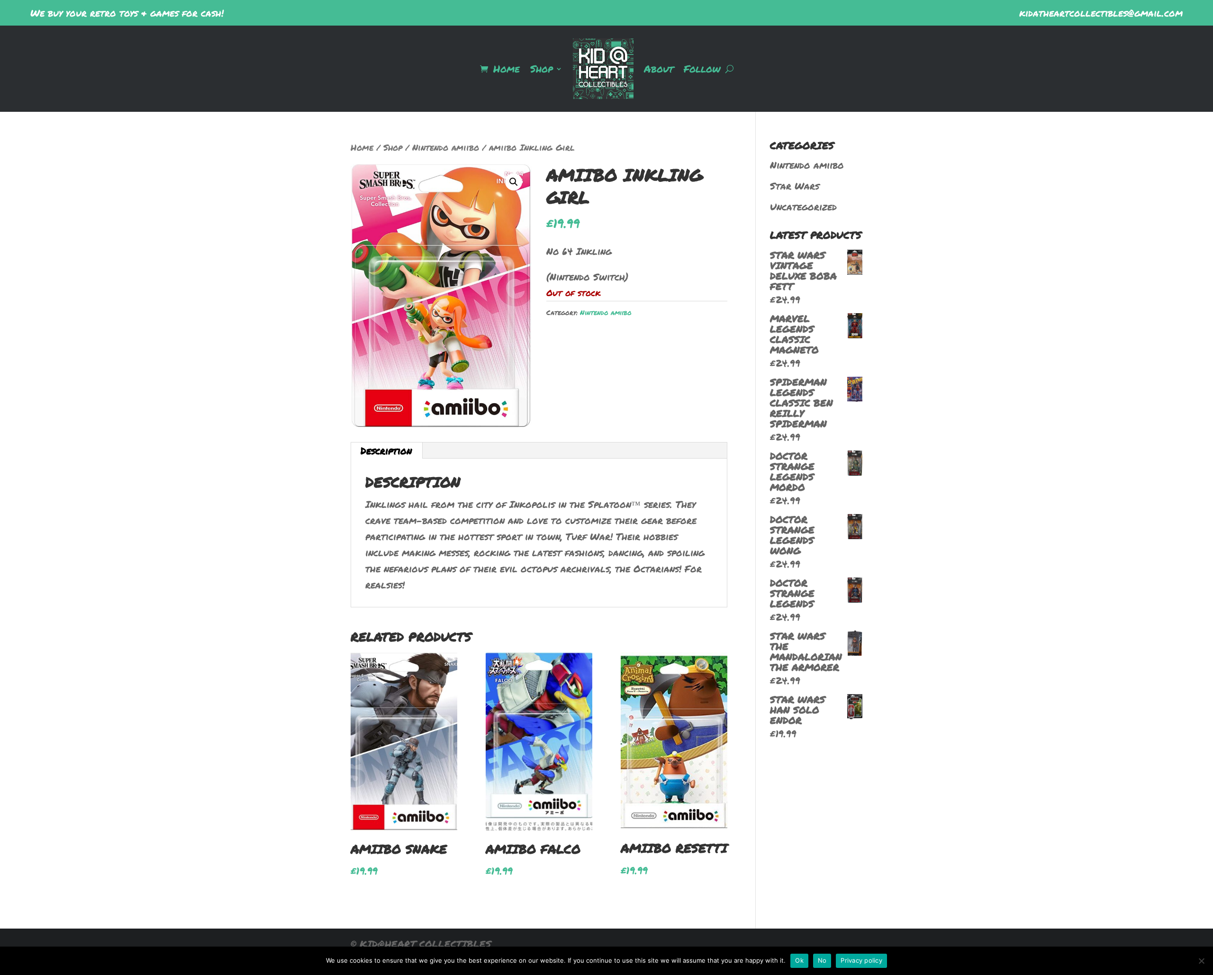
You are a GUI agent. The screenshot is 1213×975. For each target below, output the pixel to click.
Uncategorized (803, 206)
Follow (702, 69)
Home (506, 69)
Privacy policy (861, 960)
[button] (513, 181)
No (822, 960)
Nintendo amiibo (445, 147)
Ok (799, 960)
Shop (541, 69)
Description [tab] (386, 450)
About (658, 69)
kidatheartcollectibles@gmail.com (1101, 12)
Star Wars (794, 185)
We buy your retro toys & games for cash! (127, 12)
